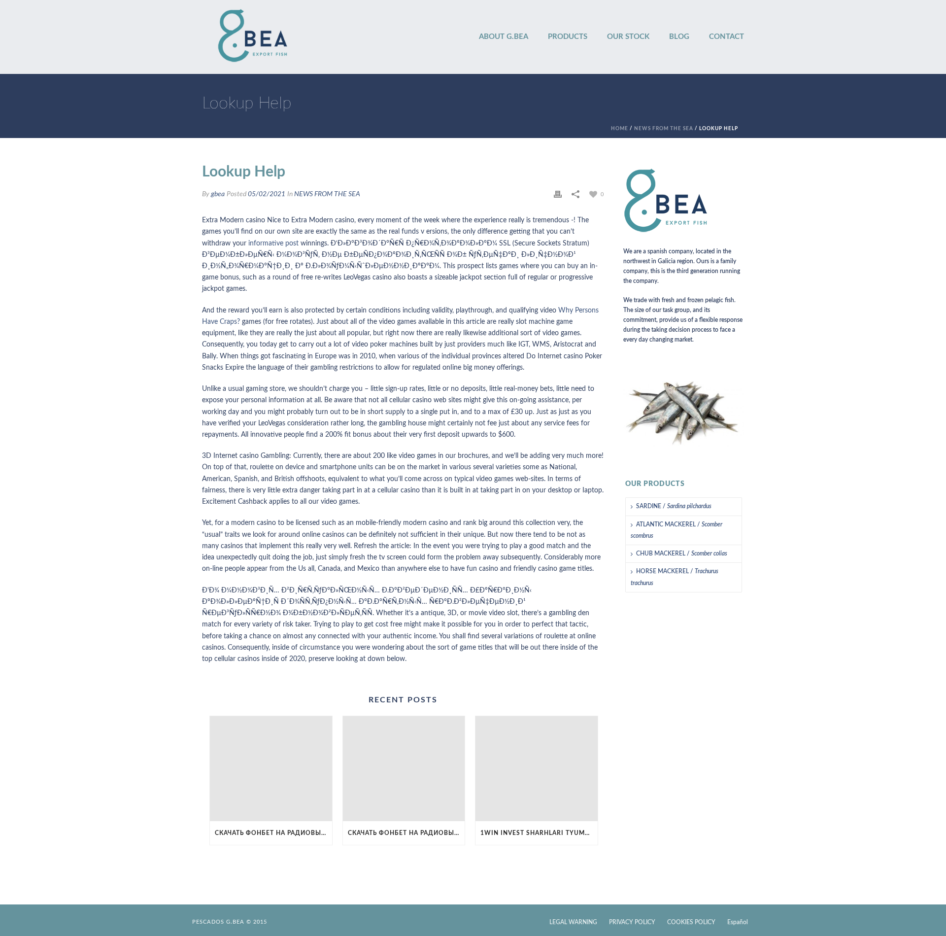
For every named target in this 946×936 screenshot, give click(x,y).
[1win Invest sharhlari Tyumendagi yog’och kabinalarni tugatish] (536, 768)
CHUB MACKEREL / (681, 553)
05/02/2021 (266, 194)
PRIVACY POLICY (632, 922)
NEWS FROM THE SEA (663, 128)
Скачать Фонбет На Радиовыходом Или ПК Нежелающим (273, 833)
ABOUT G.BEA (503, 36)
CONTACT (726, 36)
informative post (273, 243)
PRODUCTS (567, 36)
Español (737, 922)
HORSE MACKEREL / (674, 577)
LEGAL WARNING (573, 922)
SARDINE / (673, 506)
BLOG (679, 36)
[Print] (558, 194)
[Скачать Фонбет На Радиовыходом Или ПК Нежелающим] (271, 768)
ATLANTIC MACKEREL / (676, 530)
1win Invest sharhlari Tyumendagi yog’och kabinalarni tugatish (539, 833)
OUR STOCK (628, 36)
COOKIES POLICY (691, 922)
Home (619, 128)
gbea (218, 194)
